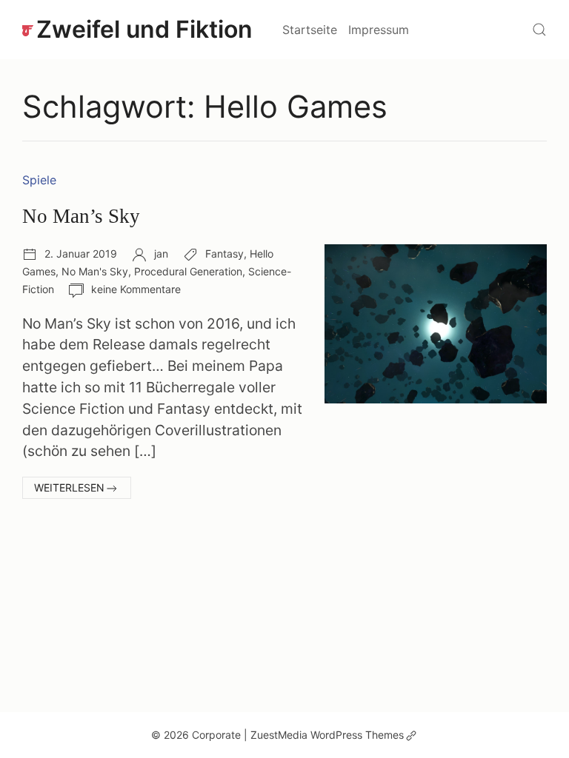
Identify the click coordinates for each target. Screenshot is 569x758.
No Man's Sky (94, 271)
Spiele (39, 179)
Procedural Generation (188, 271)
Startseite (309, 29)
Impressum (378, 29)
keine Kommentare (136, 289)
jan (161, 253)
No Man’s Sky (81, 216)
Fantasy (224, 253)
